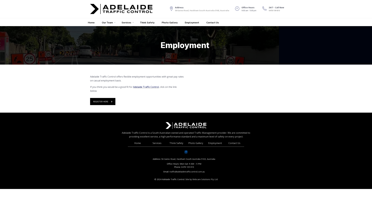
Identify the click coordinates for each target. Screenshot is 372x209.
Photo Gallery (170, 22)
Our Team (107, 22)
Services (126, 22)
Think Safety (147, 22)
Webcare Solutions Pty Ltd (205, 179)
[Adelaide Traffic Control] (124, 9)
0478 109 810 (274, 10)
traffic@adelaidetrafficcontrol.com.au (187, 171)
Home (91, 22)
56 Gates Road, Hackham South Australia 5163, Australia (202, 10)
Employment (192, 22)
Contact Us (212, 22)
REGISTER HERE (100, 101)
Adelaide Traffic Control (146, 87)
